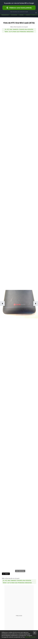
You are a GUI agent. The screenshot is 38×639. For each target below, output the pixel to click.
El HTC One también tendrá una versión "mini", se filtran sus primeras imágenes (19, 30)
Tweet (6, 574)
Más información (30, 637)
